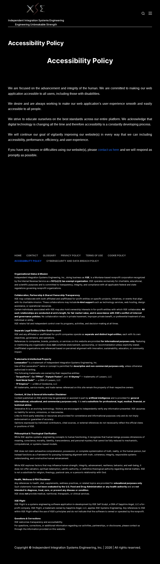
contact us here (108, 149)
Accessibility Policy (28, 260)
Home (17, 255)
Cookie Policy (117, 255)
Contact (32, 255)
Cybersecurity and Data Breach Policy (72, 260)
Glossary (49, 255)
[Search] (143, 13)
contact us (134, 525)
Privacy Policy (71, 255)
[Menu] (150, 13)
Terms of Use (94, 255)
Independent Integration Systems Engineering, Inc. (67, 547)
